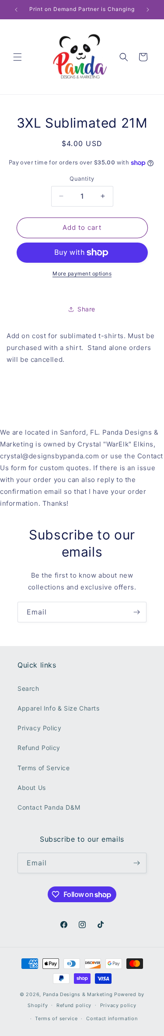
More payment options (82, 273)
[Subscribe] (136, 612)
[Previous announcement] (16, 9)
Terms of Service (43, 768)
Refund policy (73, 1005)
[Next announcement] (147, 9)
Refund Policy (38, 747)
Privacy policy (118, 1005)
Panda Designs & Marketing (78, 994)
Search (28, 688)
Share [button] (86, 309)
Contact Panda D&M (48, 807)
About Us (31, 787)
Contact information (111, 1018)
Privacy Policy (39, 728)
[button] (17, 57)
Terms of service (56, 1018)
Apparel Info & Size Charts (58, 708)
